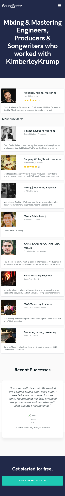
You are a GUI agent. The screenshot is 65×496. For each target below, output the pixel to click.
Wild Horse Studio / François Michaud (32, 427)
